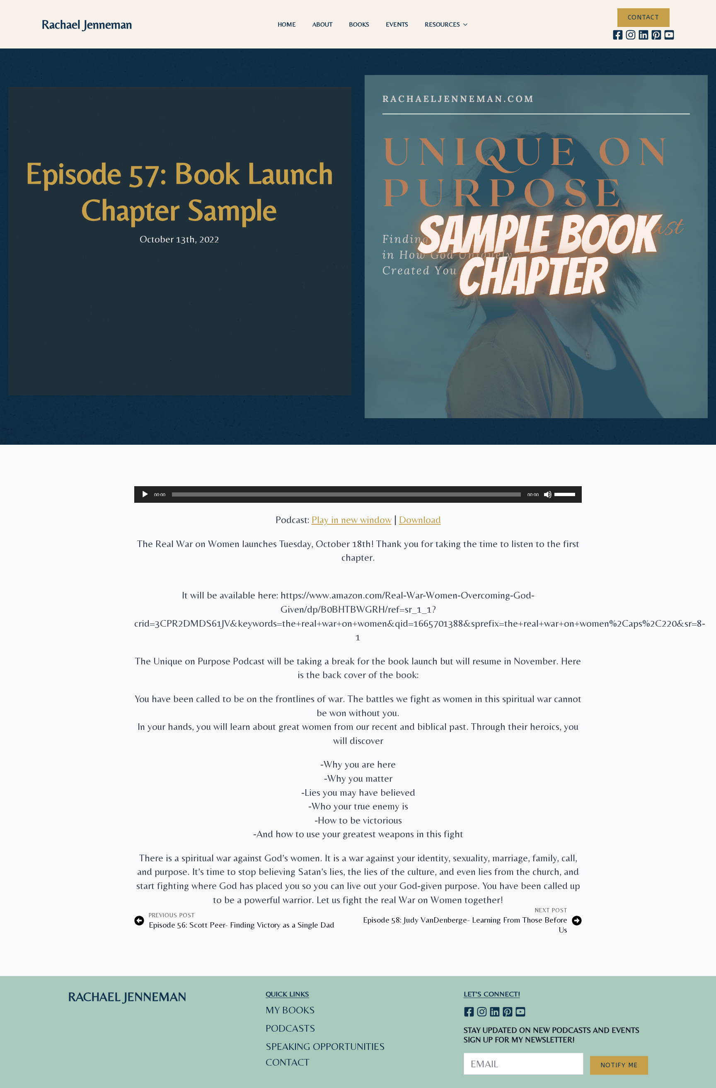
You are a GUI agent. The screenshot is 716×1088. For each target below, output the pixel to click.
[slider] (566, 493)
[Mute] (548, 494)
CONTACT (288, 1062)
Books (359, 24)
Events (397, 24)
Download (420, 519)
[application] (358, 494)
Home (287, 24)
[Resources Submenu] (468, 24)
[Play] (145, 494)
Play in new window (352, 519)
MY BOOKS (290, 1009)
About (322, 24)
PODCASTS (290, 1028)
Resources (442, 24)
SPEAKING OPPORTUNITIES (325, 1046)
